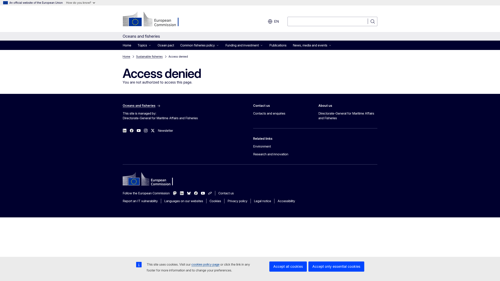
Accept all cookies (288, 266)
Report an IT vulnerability (140, 201)
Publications (278, 45)
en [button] (276, 21)
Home (127, 45)
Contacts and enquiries (269, 113)
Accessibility (286, 201)
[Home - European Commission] (154, 19)
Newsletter (165, 130)
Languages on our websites (183, 201)
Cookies (215, 201)
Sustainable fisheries (149, 56)
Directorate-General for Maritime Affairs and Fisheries (346, 115)
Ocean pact (166, 45)
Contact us (226, 193)
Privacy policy (237, 201)
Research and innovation (270, 154)
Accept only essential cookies (336, 266)
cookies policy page (205, 264)
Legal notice (262, 201)
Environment (262, 146)
